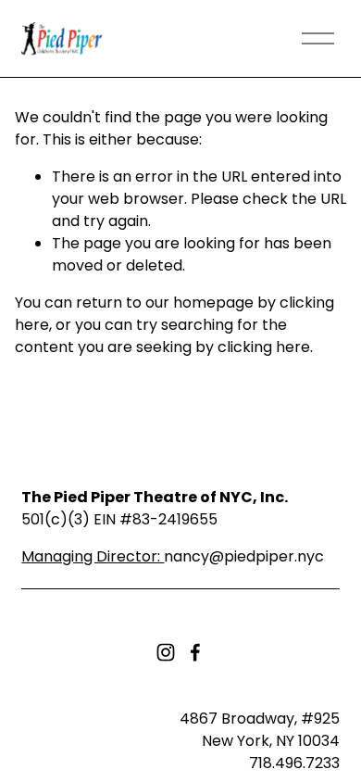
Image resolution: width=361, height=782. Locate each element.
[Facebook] (195, 652)
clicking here (264, 347)
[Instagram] (165, 652)
